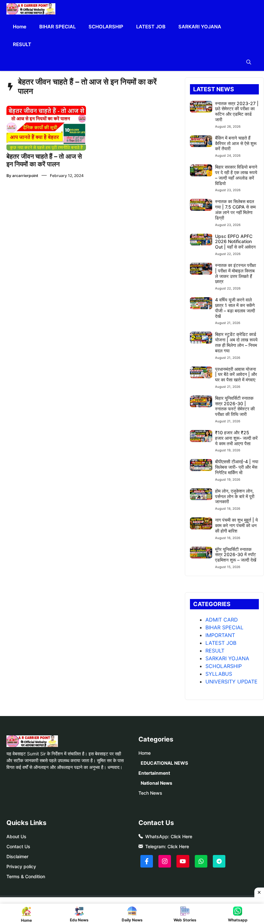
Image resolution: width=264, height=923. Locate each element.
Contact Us (18, 846)
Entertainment (154, 773)
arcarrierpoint (25, 175)
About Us (16, 836)
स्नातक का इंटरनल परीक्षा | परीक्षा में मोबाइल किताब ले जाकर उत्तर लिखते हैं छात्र (235, 273)
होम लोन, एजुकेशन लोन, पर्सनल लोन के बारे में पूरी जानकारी (234, 496)
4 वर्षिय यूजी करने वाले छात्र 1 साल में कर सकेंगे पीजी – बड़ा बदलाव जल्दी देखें (235, 308)
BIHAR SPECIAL (57, 27)
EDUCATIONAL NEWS (164, 763)
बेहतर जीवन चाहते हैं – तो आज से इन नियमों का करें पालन (44, 160)
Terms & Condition (25, 876)
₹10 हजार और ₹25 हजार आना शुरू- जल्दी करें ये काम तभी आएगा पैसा (236, 438)
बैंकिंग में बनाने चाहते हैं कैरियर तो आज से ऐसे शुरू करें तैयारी (236, 143)
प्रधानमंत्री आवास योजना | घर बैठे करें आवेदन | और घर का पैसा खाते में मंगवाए (236, 374)
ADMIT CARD (221, 619)
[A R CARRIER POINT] (30, 9)
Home (19, 27)
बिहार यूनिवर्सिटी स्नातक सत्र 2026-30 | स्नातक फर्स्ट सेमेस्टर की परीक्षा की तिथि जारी (235, 406)
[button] (249, 62)
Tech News (150, 793)
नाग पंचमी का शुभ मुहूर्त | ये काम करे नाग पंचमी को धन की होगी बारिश (236, 525)
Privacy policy (21, 866)
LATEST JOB (150, 27)
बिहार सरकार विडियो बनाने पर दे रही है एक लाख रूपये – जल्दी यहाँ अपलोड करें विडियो (236, 175)
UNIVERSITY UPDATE (231, 681)
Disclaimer (17, 856)
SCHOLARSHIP (106, 27)
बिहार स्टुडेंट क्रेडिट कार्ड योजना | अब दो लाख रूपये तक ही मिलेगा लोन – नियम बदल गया (236, 342)
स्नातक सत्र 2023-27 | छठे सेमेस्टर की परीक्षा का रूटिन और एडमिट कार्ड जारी (237, 111)
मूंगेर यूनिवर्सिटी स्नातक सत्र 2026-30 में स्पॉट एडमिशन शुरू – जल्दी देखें (235, 554)
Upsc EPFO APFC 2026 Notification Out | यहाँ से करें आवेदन (235, 241)
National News (156, 783)
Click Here (181, 836)
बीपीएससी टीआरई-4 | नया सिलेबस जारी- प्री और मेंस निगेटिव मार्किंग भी (236, 467)
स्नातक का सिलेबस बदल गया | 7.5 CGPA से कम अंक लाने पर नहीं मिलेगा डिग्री (235, 209)
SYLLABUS (218, 674)
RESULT (22, 44)
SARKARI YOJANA (199, 27)
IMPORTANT (220, 635)
